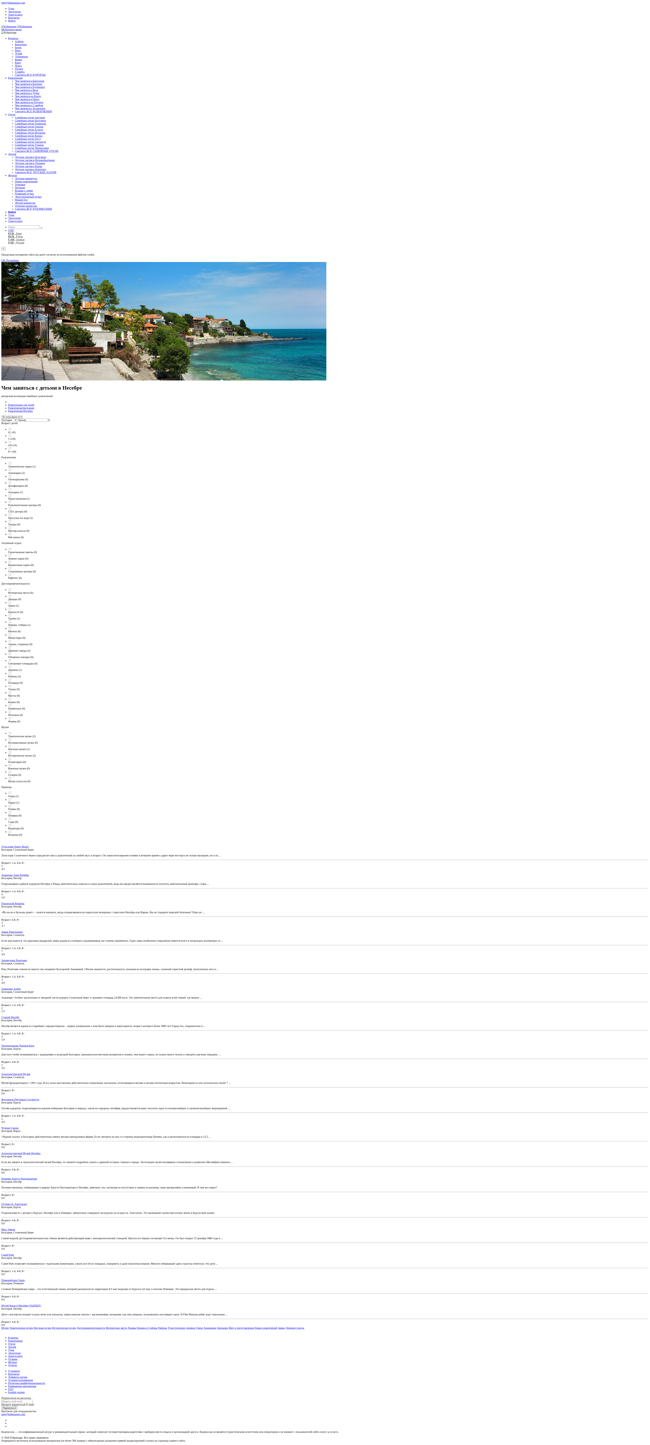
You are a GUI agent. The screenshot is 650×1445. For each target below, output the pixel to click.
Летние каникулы (25, 202)
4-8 (12, 445)
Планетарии (17, 762)
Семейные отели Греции (29, 126)
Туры (11, 8)
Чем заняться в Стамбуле (29, 105)
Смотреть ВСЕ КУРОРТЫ (30, 74)
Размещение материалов (22, 1386)
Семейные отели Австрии (30, 117)
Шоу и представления (241, 1328)
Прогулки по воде (20, 518)
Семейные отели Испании (30, 132)
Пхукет (19, 68)
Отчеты (12, 1365)
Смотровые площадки (22, 663)
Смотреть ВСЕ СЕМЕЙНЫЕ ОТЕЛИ (36, 151)
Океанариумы (18, 479)
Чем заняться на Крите (28, 96)
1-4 (11, 438)
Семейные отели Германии (30, 123)
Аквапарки (16, 473)
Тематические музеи (21, 736)
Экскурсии (14, 11)
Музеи (5, 1328)
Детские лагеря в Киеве (28, 166)
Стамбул (20, 71)
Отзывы (12, 1359)
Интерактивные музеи (23, 742)
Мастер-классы (18, 530)
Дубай (18, 53)
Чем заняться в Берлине (28, 84)
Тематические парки (22, 466)
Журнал (12, 175)
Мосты (14, 695)
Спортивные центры (22, 571)
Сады (13, 821)
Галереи (14, 774)
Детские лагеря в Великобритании (35, 160)
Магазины (16, 537)
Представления (18, 498)
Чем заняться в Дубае (27, 93)
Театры (14, 524)
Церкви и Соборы (147, 1328)
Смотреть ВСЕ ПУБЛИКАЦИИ (33, 208)
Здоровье (20, 184)
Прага (18, 65)
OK (3, 260)
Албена (19, 41)
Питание (20, 187)
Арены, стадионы (20, 644)
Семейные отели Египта (29, 129)
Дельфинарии (18, 485)
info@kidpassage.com (13, 2)
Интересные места (20, 592)
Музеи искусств (19, 781)
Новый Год (21, 199)
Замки (13, 605)
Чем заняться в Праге (27, 99)
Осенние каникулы (26, 205)
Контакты (13, 17)
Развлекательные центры (24, 505)
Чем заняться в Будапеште (30, 87)
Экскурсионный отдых (28, 196)
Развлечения (15, 77)
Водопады (16, 828)
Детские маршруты (26, 178)
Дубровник (21, 56)
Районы (14, 676)
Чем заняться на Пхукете (29, 102)
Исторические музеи (22, 755)
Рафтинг (15, 577)
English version (16, 1392)
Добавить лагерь (17, 1377)
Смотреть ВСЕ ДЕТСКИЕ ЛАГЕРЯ (35, 172)
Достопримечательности (91, 1328)
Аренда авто (15, 14)
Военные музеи (19, 768)
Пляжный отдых (24, 193)
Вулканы (15, 834)
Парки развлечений (26, 181)
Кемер (18, 59)
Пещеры (14, 815)
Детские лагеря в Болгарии (30, 157)
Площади (15, 682)
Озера (13, 796)
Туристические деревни (181, 1328)
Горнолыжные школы (22, 552)
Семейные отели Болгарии (30, 120)
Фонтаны (15, 715)
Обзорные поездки (21, 657)
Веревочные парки (21, 565)
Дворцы (14, 599)
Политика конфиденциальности (26, 1383)
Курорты (13, 38)
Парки (13, 802)
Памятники (16, 708)
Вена (18, 50)
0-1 (11, 432)
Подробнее (12, 260)
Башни (14, 702)
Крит (18, 62)
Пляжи (14, 809)
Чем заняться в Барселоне (29, 81)
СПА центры (17, 511)
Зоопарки (15, 492)
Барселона (21, 44)
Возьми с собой (24, 190)
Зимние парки (18, 558)
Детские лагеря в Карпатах (30, 169)
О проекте (14, 1371)
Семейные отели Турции (29, 145)
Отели (11, 114)
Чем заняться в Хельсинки (30, 108)
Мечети (14, 631)
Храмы (14, 618)
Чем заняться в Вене (26, 90)
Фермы (14, 721)
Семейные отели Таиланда (30, 141)
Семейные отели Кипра (28, 135)
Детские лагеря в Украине (30, 163)
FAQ (11, 1389)
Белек (18, 47)
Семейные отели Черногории (32, 148)
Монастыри (16, 637)
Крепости (15, 612)
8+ (12, 451)
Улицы (14, 689)
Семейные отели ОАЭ (28, 138)
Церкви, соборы (19, 624)
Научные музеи (19, 749)
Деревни (15, 670)
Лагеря (12, 154)
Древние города (19, 650)
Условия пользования (20, 1380)
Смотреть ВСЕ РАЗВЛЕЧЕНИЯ (33, 111)
